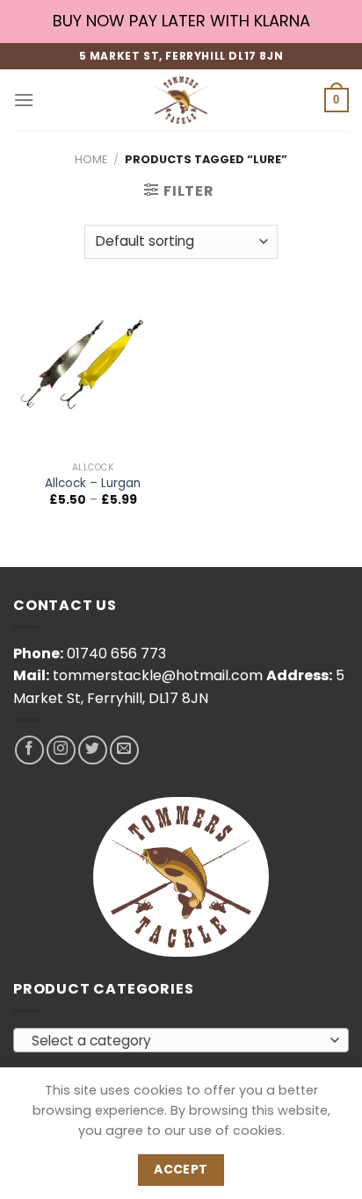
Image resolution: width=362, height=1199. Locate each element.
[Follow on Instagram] (61, 750)
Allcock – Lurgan (93, 484)
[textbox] (177, 1041)
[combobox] (181, 1040)
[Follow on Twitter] (92, 750)
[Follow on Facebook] (29, 750)
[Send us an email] (124, 750)
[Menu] (23, 99)
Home (91, 159)
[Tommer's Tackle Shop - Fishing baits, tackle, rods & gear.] (181, 100)
